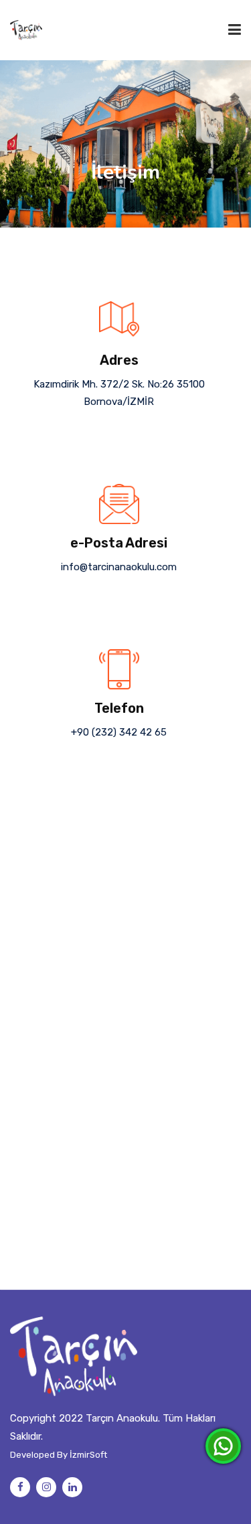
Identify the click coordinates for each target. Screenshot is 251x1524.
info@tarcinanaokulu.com (119, 567)
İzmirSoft (88, 1455)
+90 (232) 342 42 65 (119, 732)
